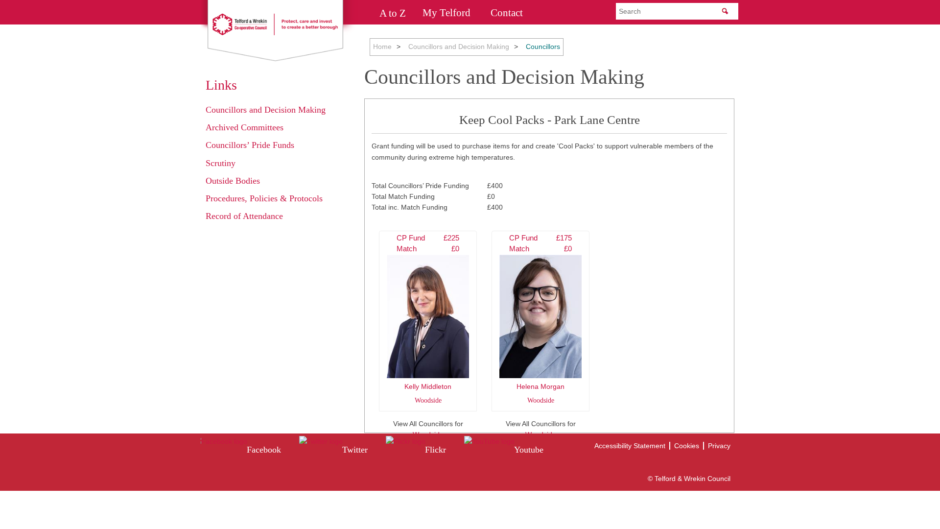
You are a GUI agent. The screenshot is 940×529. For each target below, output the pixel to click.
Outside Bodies (233, 181)
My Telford (446, 13)
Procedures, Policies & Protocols (264, 198)
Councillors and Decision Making (458, 46)
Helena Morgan (540, 319)
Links (221, 85)
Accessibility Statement (629, 446)
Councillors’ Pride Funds (250, 145)
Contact (507, 13)
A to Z (392, 13)
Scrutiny (220, 163)
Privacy (719, 446)
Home (382, 46)
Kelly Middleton (428, 319)
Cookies (686, 446)
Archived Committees (244, 127)
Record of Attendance (244, 216)
